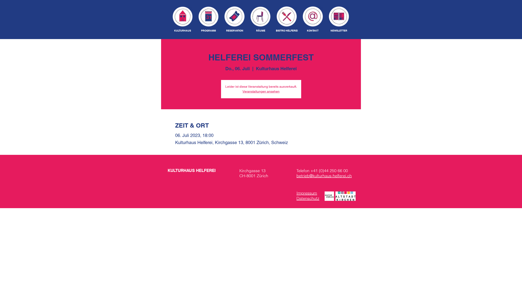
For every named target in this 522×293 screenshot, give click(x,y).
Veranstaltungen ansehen (261, 91)
